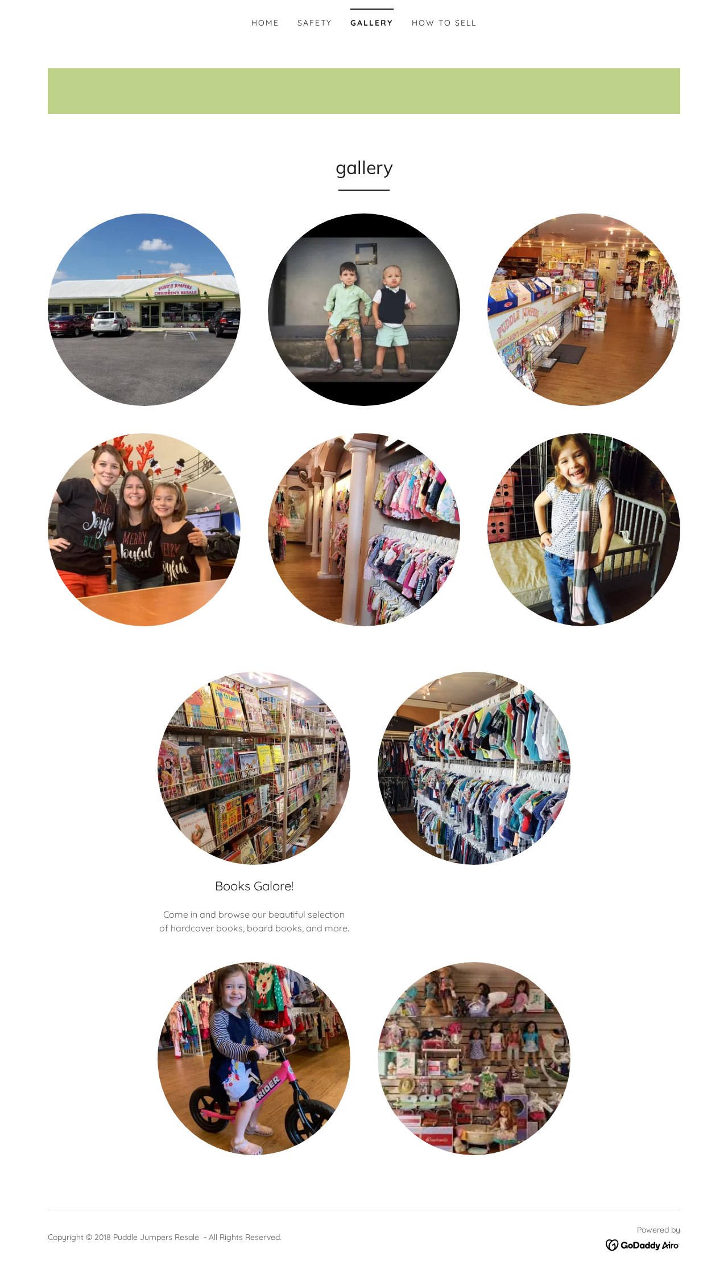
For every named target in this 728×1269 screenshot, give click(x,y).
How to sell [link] (444, 23)
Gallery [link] (371, 23)
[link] (643, 1244)
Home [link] (265, 23)
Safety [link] (314, 23)
